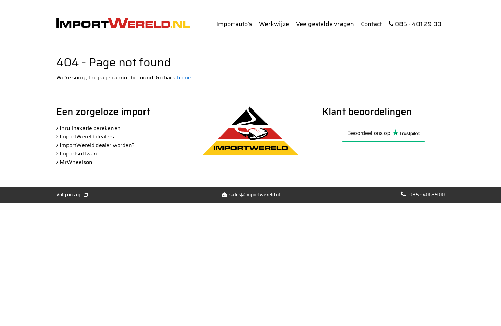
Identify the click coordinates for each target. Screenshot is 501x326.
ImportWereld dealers (87, 136)
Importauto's (234, 24)
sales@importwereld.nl (254, 194)
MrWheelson (76, 162)
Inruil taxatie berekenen (90, 128)
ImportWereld (123, 23)
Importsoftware (79, 153)
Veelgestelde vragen (325, 24)
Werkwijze (274, 24)
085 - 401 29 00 (418, 24)
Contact (371, 24)
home (184, 77)
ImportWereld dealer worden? (97, 145)
